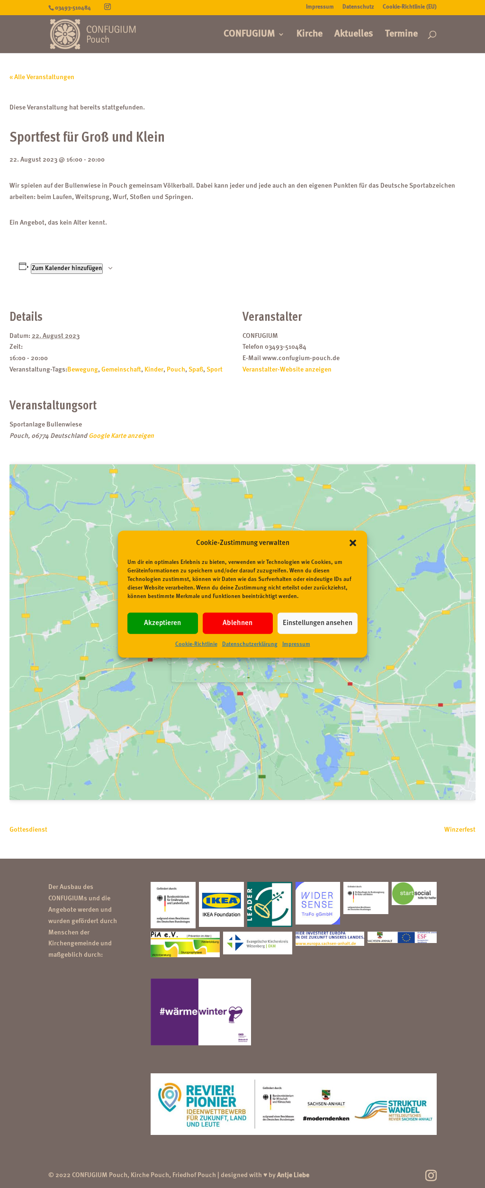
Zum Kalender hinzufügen (67, 268)
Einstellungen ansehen (317, 623)
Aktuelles (353, 35)
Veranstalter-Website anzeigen (287, 369)
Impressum (296, 644)
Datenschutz (358, 7)
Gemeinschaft (121, 369)
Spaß (196, 369)
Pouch (176, 369)
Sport (215, 369)
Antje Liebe (293, 1175)
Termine (401, 35)
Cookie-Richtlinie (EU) (410, 7)
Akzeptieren (162, 623)
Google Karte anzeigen (121, 436)
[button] (353, 543)
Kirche (309, 35)
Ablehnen (237, 623)
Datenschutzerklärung (250, 644)
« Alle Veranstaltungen (41, 77)
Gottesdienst (28, 829)
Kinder (153, 369)
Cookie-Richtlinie (196, 644)
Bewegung (82, 369)
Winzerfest (460, 829)
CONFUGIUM (249, 35)
